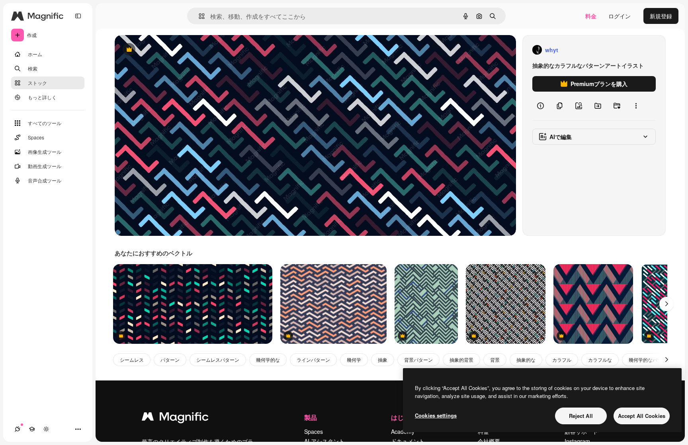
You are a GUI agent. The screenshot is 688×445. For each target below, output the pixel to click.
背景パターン (418, 359)
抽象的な (526, 359)
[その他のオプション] (636, 106)
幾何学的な (268, 359)
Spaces (313, 431)
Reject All (581, 416)
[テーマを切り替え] (46, 429)
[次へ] (666, 304)
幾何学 (354, 359)
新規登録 (661, 16)
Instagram (577, 441)
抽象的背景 (461, 359)
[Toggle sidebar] (78, 16)
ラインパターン (313, 359)
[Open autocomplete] (198, 16)
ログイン (619, 16)
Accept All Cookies (641, 416)
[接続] (17, 429)
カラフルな (600, 359)
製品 (310, 417)
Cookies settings (436, 415)
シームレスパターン (217, 359)
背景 (495, 359)
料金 (590, 16)
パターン (170, 359)
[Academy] (31, 429)
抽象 (382, 359)
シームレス (132, 359)
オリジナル (169, 50)
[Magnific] (175, 418)
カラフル (561, 359)
